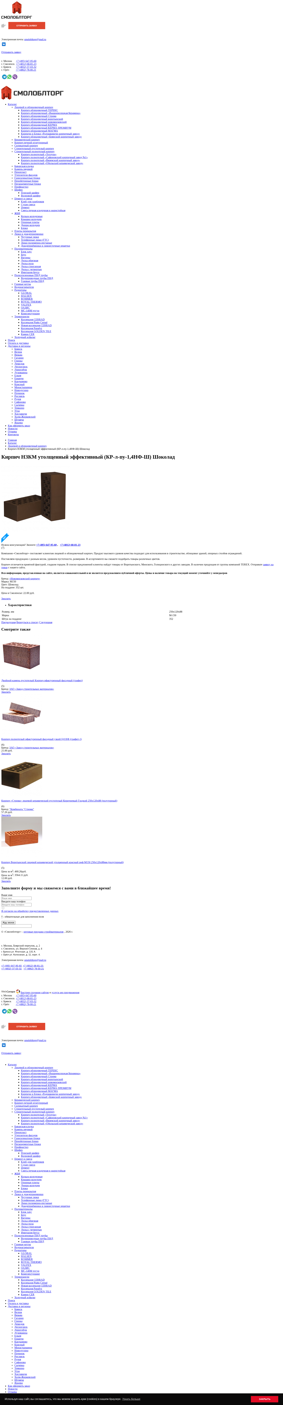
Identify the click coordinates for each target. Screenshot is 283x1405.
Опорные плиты (30, 222)
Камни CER (27, 334)
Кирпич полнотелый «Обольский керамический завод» (52, 163)
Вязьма (18, 354)
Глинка (18, 360)
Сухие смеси (28, 204)
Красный (19, 384)
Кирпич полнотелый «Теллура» (39, 154)
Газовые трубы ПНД (32, 281)
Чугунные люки (30, 237)
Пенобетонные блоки (26, 181)
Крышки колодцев (31, 219)
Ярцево (18, 422)
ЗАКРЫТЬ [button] (264, 1399)
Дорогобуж (20, 369)
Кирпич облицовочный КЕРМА (39, 124)
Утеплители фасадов (26, 175)
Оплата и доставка (18, 343)
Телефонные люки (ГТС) (35, 239)
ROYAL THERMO (31, 301)
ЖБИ (17, 213)
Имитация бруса (30, 272)
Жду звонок (8, 922)
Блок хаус (26, 251)
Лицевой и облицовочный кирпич (33, 107)
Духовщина (20, 372)
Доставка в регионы (19, 346)
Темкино (19, 408)
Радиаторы (20, 290)
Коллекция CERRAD (33, 319)
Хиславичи (20, 413)
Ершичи (19, 378)
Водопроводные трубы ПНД (37, 278)
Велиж (18, 352)
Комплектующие (30, 313)
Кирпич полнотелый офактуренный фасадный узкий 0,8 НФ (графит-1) (41, 739)
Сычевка (19, 405)
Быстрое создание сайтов (35, 992)
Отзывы (12, 431)
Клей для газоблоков (32, 201)
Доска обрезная (29, 260)
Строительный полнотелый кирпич (34, 151)
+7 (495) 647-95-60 (11, 965)
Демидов (19, 363)
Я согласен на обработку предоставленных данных (29, 911)
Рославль (19, 396)
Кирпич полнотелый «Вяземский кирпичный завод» (50, 160)
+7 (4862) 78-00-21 (34, 968)
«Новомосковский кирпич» (24, 578)
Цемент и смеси (23, 198)
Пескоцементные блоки (27, 183)
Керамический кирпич (27, 139)
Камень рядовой (23, 169)
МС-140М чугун (30, 310)
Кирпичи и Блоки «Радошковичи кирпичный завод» (50, 133)
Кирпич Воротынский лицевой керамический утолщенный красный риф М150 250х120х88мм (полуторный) (62, 862)
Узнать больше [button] (131, 1399)
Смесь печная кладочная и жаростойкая (43, 210)
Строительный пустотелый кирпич (34, 148)
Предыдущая (8, 622)
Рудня (17, 399)
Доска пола (27, 263)
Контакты (13, 434)
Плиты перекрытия (25, 231)
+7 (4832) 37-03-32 (11, 968)
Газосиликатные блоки (27, 178)
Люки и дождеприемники (28, 234)
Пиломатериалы (23, 248)
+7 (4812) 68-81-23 (33, 965)
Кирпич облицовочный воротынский (42, 119)
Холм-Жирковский (25, 416)
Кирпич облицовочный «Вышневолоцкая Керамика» (51, 113)
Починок (19, 393)
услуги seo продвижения (65, 992)
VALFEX (26, 304)
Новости (13, 428)
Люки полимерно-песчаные (36, 242)
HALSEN (26, 295)
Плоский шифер (30, 192)
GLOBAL (26, 293)
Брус (23, 254)
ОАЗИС (25, 307)
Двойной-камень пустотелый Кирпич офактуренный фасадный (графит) (42, 680)
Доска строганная (31, 266)
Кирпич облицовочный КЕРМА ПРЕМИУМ (46, 127)
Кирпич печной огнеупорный (31, 142)
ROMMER (27, 298)
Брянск (18, 349)
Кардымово (20, 381)
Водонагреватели (24, 287)
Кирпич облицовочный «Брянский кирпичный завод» (51, 136)
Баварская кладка (24, 166)
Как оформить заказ (19, 425)
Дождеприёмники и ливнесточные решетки (45, 245)
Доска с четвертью (31, 269)
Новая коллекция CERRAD (36, 325)
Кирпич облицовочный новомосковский (44, 122)
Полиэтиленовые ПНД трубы (31, 275)
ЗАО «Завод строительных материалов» (31, 689)
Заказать (6, 598)
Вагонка (25, 257)
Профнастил (21, 186)
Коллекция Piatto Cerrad (34, 322)
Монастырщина (23, 387)
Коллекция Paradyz (31, 328)
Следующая (45, 622)
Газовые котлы (22, 284)
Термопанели (21, 316)
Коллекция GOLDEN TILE (36, 331)
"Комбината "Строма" (21, 809)
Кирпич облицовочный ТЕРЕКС (39, 110)
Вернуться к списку (27, 622)
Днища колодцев (30, 225)
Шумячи (19, 419)
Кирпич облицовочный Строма (38, 116)
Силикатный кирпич (26, 145)
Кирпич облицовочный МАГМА (39, 130)
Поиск (11, 340)
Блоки (24, 228)
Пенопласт (20, 172)
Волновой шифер (30, 195)
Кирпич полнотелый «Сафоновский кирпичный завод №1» (54, 157)
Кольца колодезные (32, 216)
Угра (17, 410)
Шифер (18, 189)
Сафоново (20, 402)
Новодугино (21, 390)
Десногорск (21, 366)
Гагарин (19, 357)
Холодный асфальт (24, 337)
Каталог (12, 104)
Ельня (17, 375)
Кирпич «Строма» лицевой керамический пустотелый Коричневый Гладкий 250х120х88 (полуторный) (59, 800)
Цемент (25, 207)
